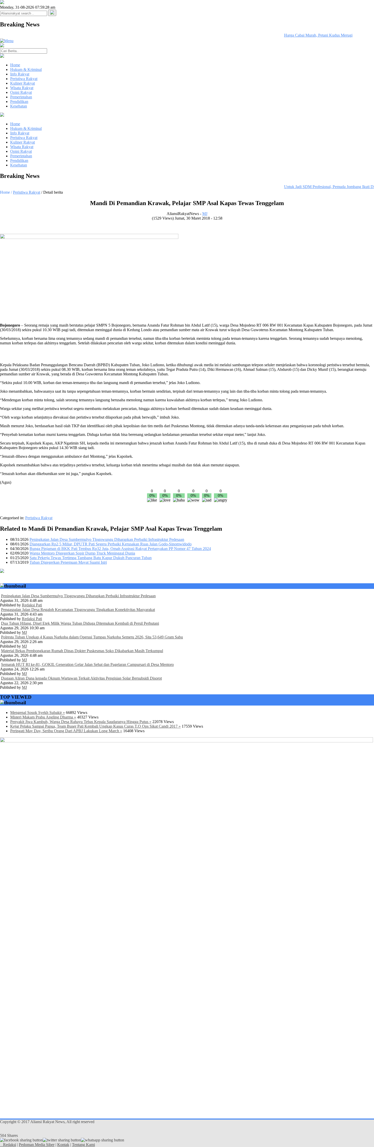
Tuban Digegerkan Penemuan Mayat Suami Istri (68, 562)
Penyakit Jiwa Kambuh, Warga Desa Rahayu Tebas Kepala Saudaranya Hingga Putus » (80, 722)
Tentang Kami (83, 1144)
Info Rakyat (19, 74)
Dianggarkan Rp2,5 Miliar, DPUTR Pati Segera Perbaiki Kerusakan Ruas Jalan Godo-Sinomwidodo (111, 544)
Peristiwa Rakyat (23, 79)
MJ (204, 213)
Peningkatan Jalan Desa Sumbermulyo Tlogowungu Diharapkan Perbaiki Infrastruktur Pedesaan (107, 539)
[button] (52, 13)
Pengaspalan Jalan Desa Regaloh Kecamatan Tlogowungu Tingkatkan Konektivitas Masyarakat (78, 609)
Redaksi (9, 1144)
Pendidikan (19, 101)
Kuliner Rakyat (22, 83)
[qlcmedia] (1, 1144)
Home (15, 65)
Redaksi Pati (32, 605)
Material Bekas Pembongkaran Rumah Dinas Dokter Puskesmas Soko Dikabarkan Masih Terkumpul (82, 651)
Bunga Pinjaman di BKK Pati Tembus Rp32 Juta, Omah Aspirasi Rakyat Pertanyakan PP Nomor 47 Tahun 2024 (120, 548)
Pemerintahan (21, 97)
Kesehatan (18, 106)
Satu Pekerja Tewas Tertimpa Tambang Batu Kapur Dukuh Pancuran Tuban (91, 558)
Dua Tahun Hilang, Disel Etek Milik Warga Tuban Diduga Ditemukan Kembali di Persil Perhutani (80, 623)
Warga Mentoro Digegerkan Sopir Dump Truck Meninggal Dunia (82, 553)
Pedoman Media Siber (36, 1144)
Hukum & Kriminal (26, 69)
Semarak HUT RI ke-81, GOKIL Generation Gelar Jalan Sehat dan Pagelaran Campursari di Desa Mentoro (87, 664)
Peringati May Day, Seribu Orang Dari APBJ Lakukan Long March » (66, 731)
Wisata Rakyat (21, 88)
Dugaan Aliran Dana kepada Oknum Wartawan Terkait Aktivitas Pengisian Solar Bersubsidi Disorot (81, 678)
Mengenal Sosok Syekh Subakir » (37, 712)
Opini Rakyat (21, 92)
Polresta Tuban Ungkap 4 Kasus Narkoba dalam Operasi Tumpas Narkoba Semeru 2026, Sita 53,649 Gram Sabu (92, 637)
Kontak (63, 1144)
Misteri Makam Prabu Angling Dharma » (43, 717)
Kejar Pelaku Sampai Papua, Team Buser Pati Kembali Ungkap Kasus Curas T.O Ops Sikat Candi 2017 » (95, 726)
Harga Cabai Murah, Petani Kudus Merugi (311, 35)
